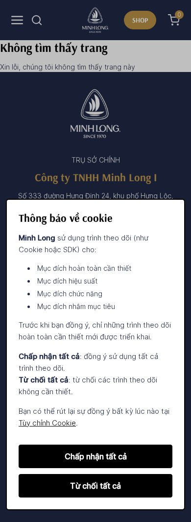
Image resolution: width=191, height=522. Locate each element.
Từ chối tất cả (95, 486)
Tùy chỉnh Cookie (47, 422)
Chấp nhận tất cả (96, 456)
